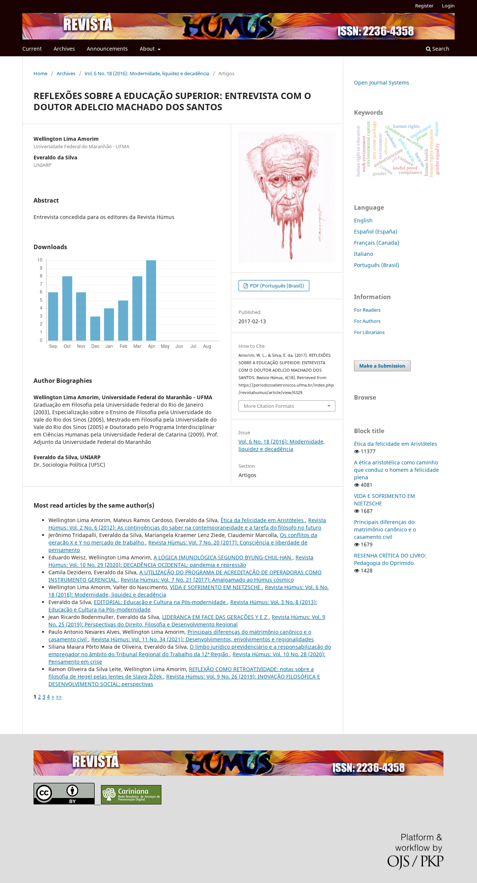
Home (40, 73)
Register (424, 5)
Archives (64, 48)
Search (440, 48)
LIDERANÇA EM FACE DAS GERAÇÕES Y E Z (215, 616)
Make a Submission (382, 365)
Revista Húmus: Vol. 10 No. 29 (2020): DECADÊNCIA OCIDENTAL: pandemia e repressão (180, 561)
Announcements (107, 48)
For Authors (367, 321)
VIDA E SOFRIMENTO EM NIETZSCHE (216, 587)
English (363, 220)
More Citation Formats (269, 406)
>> (59, 696)
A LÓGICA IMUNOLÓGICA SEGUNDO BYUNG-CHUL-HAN (223, 557)
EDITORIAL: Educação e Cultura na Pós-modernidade (160, 602)
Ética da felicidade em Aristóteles (263, 520)
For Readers (367, 309)
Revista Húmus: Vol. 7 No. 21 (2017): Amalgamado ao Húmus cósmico (207, 579)
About (148, 48)
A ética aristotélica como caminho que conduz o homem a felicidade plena (396, 470)
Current (32, 48)
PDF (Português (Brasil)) (276, 285)
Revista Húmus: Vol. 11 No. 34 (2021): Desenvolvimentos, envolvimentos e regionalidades (202, 639)
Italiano (363, 253)
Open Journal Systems (381, 82)
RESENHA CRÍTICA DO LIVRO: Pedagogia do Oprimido (390, 559)
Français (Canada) (376, 242)
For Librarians (369, 332)
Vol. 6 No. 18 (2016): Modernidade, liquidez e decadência (147, 73)
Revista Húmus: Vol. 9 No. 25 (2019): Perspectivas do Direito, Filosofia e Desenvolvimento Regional (186, 620)
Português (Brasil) (376, 265)
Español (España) (375, 231)
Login (448, 5)
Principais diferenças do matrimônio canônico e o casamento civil (385, 529)
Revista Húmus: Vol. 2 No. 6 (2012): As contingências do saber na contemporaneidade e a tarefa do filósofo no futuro (187, 524)
